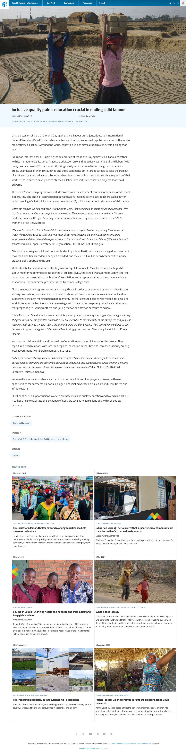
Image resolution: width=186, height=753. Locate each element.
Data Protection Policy (99, 748)
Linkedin (111, 734)
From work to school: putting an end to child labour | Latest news (40, 439)
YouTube (90, 734)
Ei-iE (4, 5)
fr (174, 3)
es (178, 3)
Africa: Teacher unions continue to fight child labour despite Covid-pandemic (135, 680)
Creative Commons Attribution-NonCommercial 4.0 (132, 743)
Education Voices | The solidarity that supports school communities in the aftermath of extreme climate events (135, 508)
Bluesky (104, 734)
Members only (183, 3)
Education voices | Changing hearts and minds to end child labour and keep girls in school (52, 595)
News (15, 455)
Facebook (76, 734)
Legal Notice (84, 748)
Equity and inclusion (21, 423)
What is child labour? (135, 591)
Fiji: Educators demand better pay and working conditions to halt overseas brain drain (52, 509)
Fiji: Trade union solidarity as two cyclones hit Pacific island (52, 676)
